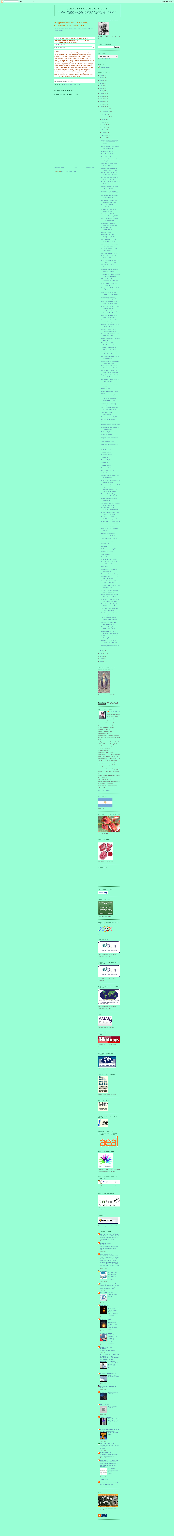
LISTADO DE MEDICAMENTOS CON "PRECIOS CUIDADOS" (109, 1455)
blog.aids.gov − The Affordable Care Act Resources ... (109, 187)
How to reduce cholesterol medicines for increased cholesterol (113, 1471)
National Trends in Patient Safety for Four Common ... (110, 476)
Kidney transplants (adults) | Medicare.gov (109, 499)
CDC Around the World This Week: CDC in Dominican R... (110, 371)
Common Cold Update (107, 468)
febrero (104, 135)
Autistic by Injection (105, 1417)
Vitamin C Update (106, 457)
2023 (101, 83)
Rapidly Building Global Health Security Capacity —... (110, 178)
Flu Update (104, 546)
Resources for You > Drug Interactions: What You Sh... (109, 495)
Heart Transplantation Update (109, 417)
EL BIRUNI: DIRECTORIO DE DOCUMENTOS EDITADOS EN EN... (109, 142)
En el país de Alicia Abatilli (108, 1386)
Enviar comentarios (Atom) (68, 171)
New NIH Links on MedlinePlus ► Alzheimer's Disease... (110, 563)
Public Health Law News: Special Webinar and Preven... (110, 257)
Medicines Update (106, 432)
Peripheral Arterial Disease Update (110, 424)
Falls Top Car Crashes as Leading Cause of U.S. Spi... (110, 325)
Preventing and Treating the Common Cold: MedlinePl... (109, 641)
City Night (110, 1393)
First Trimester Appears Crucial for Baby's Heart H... (110, 339)
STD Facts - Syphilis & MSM (109, 538)
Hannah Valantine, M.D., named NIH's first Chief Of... (110, 147)
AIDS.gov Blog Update (107, 441)
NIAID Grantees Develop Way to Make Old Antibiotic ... (110, 646)
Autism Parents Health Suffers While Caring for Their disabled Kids (113, 1421)
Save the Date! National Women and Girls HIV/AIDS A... (110, 582)
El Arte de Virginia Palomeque (109, 1392)
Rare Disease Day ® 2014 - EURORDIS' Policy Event (109, 518)
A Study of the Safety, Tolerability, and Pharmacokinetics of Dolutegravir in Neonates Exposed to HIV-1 (109, 1237)
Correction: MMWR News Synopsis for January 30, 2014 (110, 215)
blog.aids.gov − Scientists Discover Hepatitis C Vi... (109, 224)
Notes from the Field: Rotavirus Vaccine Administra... (109, 164)
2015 (101, 104)
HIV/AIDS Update (106, 232)
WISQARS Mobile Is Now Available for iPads (108, 229)
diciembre (105, 109)
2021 (101, 88)
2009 (101, 661)
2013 (101, 651)
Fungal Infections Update (108, 533)
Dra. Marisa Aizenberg (106, 1333)
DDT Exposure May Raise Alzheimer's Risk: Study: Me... (110, 632)
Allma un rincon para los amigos (109, 1482)
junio (103, 125)
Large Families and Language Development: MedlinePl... (109, 367)
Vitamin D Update (106, 462)
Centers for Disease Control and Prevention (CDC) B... (109, 219)
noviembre (105, 111)
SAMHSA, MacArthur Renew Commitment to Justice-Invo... (110, 266)
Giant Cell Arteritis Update (108, 422)
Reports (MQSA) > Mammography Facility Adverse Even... (110, 245)
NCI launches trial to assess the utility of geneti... (109, 250)
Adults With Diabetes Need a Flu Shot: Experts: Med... (110, 362)
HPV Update (104, 566)
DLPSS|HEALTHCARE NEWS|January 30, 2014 (108, 236)
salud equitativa (114, 711)
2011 (101, 656)
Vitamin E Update (106, 543)
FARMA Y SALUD (105, 1453)
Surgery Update (105, 388)
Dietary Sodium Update (107, 470)
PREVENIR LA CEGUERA (108, 1374)
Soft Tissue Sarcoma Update (109, 253)
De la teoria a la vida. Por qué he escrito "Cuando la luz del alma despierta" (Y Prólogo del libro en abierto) (113, 1325)
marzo (103, 132)
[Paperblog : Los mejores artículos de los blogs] (103, 894)
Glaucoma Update (106, 554)
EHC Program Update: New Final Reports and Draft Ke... (110, 380)
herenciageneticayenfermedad (108, 1284)
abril (103, 130)
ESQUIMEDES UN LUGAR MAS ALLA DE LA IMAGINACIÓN (109, 1430)
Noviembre (103, 1388)
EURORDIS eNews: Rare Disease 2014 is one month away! (110, 513)
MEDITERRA (104, 1479)
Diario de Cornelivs (105, 1319)
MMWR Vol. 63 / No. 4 (107, 151)
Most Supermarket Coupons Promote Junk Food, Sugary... (110, 293)
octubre (104, 114)
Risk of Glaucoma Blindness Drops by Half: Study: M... (109, 344)
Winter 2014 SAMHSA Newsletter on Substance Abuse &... (110, 275)
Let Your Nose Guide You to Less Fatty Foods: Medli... (110, 357)
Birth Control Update (107, 541)
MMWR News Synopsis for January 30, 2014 (108, 210)
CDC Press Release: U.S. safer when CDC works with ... (109, 201)
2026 (101, 75)
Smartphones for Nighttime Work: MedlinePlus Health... (110, 289)
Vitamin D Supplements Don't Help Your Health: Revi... (109, 348)
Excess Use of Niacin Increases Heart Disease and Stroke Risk (113, 1365)
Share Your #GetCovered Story (109, 444)
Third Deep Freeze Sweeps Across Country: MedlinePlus (110, 609)
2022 (101, 86)
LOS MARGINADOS (106, 1254)
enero (103, 138)
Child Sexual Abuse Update (108, 549)
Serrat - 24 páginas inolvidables (112, 1407)
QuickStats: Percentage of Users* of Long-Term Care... (110, 160)
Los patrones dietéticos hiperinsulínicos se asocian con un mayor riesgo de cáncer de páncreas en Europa (109, 1286)
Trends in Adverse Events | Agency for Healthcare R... (109, 404)
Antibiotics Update (106, 434)
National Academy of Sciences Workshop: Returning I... (109, 577)
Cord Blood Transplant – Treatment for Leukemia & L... (110, 509)
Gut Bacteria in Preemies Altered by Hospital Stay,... (110, 321)
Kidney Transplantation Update (109, 391)
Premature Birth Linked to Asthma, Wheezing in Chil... (109, 298)
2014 (101, 106)
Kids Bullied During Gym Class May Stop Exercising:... (110, 614)
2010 (101, 659)
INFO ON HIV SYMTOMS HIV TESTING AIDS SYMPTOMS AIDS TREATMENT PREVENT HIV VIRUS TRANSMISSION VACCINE (109, 1463)
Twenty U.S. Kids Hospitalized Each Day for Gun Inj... (109, 591)
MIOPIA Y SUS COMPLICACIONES (113, 1376)
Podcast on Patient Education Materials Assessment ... (109, 330)
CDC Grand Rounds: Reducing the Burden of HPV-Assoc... (109, 174)
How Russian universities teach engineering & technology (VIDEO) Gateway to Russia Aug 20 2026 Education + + (109, 1247)
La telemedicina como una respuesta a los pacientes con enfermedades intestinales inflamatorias (113, 1339)
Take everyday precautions (108, 447)
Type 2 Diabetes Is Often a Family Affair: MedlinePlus (110, 353)
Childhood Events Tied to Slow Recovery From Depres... (110, 637)
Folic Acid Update (106, 460)
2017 (101, 99)
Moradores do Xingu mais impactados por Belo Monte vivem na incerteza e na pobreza (109, 1447)
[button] (74, 48)
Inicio (75, 167)
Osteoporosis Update (107, 551)
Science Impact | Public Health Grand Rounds (109, 570)
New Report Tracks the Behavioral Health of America (110, 183)
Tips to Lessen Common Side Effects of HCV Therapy (109, 490)
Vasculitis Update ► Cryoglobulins (106, 413)
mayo (103, 127)
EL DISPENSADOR (105, 1243)
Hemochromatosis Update (108, 419)
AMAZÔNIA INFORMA (107, 1444)
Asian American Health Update (109, 536)
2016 (101, 101)
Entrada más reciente (59, 167)
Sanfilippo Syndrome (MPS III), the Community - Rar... (109, 525)
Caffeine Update (105, 473)
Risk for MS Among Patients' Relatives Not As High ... (109, 628)
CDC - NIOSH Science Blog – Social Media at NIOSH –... (109, 240)
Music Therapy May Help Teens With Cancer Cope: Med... (110, 600)
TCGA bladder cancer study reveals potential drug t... (108, 399)
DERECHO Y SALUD (106, 1293)
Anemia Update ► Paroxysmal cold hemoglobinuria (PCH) (109, 408)
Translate (111, 59)
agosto (104, 119)
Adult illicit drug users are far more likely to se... (109, 284)
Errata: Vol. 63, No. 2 (107, 154)
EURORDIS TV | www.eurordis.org (110, 521)
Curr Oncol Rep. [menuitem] (58, 38)
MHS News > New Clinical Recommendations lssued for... (110, 192)
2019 (101, 93)
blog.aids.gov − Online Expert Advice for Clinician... (109, 376)
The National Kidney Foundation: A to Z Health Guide (110, 504)
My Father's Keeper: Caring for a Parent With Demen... (110, 335)
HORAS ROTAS (104, 1305)
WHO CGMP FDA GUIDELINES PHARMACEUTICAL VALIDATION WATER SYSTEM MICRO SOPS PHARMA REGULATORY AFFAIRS (109, 1358)
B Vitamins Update (106, 455)
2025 (101, 78)
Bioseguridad (104, 1271)
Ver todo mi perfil (104, 790)
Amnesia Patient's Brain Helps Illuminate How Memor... (109, 312)
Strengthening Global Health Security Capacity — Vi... (109, 169)
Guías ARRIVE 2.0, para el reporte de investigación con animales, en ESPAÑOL (113, 1276)
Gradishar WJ (61, 45)
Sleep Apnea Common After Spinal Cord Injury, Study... (109, 302)
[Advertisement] (69, 152)
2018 (101, 96)
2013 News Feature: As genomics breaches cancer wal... (110, 395)
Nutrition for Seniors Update (109, 559)
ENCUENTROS (104, 1404)
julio (103, 122)
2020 (101, 91)
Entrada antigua (90, 167)
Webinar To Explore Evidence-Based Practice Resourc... (109, 270)
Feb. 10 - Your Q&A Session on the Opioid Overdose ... (109, 206)
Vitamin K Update (106, 452)
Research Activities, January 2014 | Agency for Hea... (110, 481)
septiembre (105, 117)
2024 (101, 80)
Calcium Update (105, 557)
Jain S (55, 45)
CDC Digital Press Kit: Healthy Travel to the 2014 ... (109, 196)
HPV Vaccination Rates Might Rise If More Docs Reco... (109, 596)
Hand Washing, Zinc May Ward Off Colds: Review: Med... (109, 605)
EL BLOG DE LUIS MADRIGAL (106, 1348)
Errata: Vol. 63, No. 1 (107, 156)
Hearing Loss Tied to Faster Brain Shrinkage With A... (110, 307)
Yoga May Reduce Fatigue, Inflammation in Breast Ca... (109, 618)
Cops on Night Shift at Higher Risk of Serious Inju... (109, 623)
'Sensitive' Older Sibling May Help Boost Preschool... (110, 586)
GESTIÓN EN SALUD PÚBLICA (109, 1234)
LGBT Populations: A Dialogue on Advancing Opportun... (110, 261)
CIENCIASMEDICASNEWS (87, 8)
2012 (101, 653)
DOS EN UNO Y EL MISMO (107, 1350)
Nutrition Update (106, 449)
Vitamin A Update (106, 465)
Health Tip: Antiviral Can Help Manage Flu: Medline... (109, 316)
